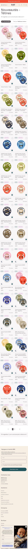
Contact (2, 490)
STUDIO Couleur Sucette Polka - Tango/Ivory (6, 199)
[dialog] (2, 5)
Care (2, 514)
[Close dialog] (26, 527)
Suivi (2, 496)
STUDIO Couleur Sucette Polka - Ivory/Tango (20, 199)
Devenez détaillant (4, 512)
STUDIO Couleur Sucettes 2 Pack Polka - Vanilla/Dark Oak (21, 132)
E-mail (3, 539)
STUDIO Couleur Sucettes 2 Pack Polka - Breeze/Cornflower (20, 87)
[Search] (19, 5)
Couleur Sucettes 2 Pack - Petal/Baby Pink (6, 43)
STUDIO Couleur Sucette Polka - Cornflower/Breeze (6, 154)
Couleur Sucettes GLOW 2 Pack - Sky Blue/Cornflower (20, 355)
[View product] (12, 39)
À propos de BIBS (4, 510)
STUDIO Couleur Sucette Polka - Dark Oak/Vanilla (6, 243)
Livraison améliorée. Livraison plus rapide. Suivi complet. (13, 1)
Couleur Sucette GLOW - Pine (6, 332)
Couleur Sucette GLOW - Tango (20, 266)
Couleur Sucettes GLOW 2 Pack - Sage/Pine (20, 310)
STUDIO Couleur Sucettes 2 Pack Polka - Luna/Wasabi (6, 110)
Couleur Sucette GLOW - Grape (6, 310)
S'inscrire (7, 545)
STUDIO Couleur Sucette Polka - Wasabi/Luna (6, 177)
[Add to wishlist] (12, 27)
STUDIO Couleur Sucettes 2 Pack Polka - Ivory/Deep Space (6, 132)
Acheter (2, 523)
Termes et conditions (5, 502)
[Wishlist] (24, 5)
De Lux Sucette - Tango (6, 398)
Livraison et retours (5, 494)
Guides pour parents (5, 500)
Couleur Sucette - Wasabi (20, 64)
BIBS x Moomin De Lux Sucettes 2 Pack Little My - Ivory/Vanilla (20, 332)
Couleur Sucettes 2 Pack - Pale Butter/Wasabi (6, 65)
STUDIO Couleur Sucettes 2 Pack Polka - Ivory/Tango (20, 110)
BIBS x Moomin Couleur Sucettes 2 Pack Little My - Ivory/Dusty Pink (20, 421)
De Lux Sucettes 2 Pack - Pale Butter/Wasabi (6, 355)
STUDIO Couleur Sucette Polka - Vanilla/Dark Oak (20, 243)
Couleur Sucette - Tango (6, 86)
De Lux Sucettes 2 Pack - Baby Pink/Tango (20, 288)
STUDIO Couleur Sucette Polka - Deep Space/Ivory (6, 221)
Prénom (3, 535)
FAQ (2, 498)
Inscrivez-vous (14, 469)
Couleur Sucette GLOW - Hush (6, 377)
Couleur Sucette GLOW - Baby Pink (6, 266)
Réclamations (3, 492)
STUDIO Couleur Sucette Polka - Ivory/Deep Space (20, 221)
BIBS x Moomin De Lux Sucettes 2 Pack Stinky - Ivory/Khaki (6, 421)
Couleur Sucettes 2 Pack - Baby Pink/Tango (20, 43)
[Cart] (26, 5)
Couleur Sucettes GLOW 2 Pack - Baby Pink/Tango (20, 377)
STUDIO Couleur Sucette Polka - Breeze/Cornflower (20, 154)
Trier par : (15, 21)
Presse (2, 516)
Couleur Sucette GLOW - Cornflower (20, 399)
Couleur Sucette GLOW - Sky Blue (7, 288)
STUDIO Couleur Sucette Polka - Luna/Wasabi (20, 177)
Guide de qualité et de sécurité (7, 504)
